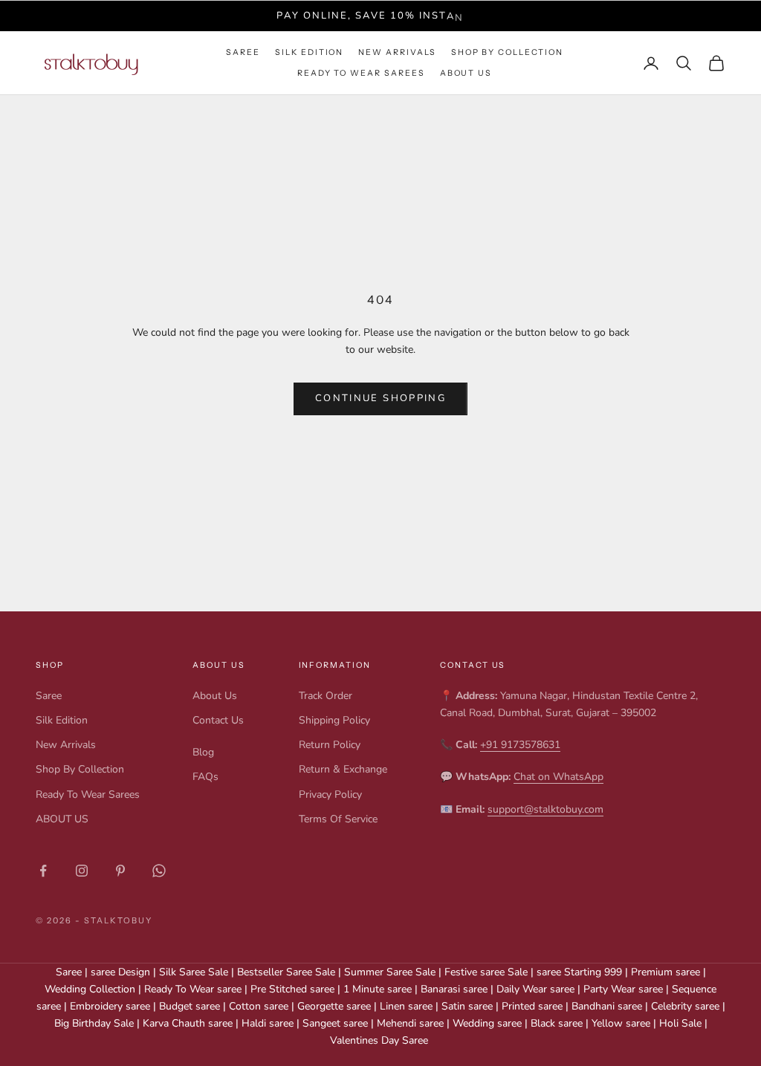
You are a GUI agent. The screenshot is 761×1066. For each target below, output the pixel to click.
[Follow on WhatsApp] (159, 870)
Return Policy (329, 745)
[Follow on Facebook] (43, 870)
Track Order (325, 696)
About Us (214, 696)
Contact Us (218, 720)
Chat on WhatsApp (558, 777)
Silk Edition (309, 52)
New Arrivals (396, 52)
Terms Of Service (338, 819)
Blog (203, 752)
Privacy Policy (330, 794)
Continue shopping (380, 398)
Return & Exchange (343, 769)
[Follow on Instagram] (81, 870)
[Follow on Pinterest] (120, 870)
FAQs (205, 777)
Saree (243, 52)
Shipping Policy (334, 720)
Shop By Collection (507, 52)
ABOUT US (466, 73)
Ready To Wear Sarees (361, 73)
